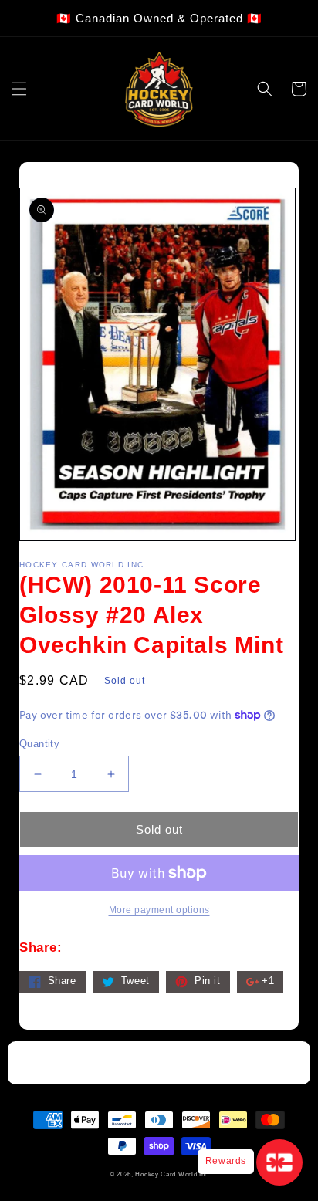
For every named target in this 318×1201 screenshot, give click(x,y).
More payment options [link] (159, 910)
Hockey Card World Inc (171, 1174)
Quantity (39, 743)
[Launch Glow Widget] (279, 1162)
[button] (19, 89)
